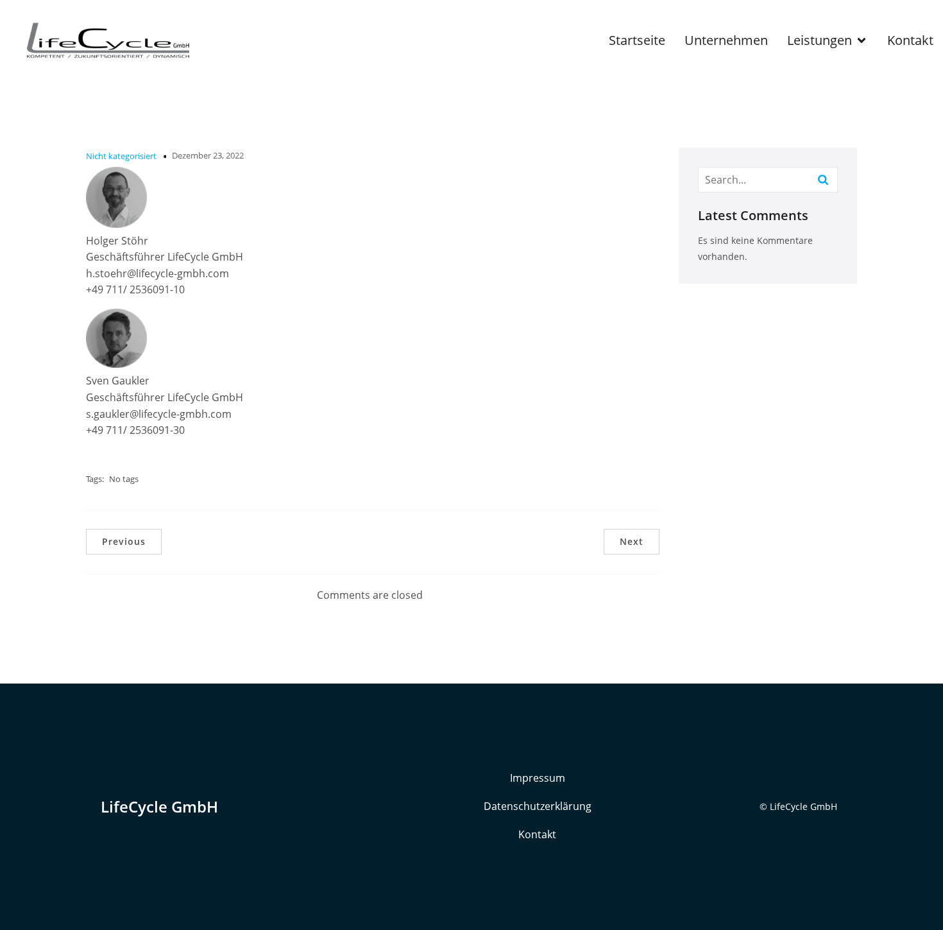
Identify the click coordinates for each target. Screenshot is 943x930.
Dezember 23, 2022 (208, 155)
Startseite (637, 40)
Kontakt (910, 40)
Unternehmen (726, 40)
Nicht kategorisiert (121, 156)
